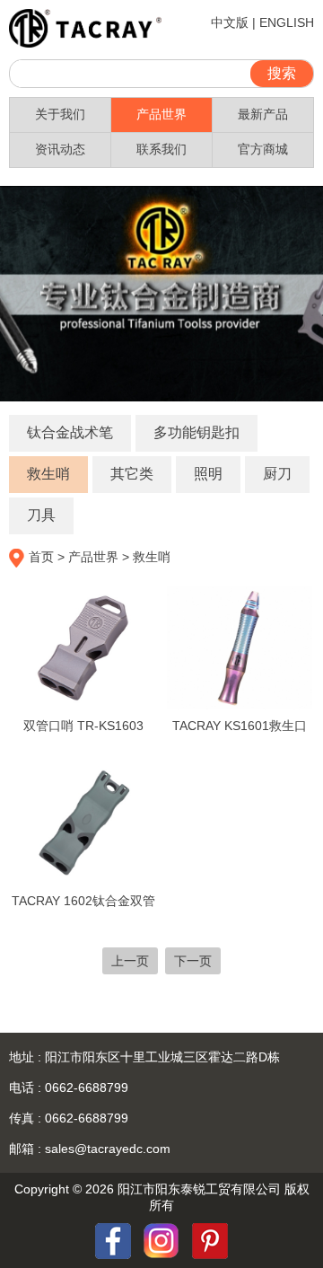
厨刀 (277, 473)
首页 (41, 557)
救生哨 (48, 473)
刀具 (41, 515)
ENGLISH (286, 22)
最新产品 (263, 114)
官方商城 (263, 149)
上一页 (130, 961)
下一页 (193, 961)
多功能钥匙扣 (196, 432)
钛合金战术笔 (70, 432)
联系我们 (161, 149)
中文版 (230, 22)
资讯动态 (60, 149)
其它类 (131, 473)
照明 (208, 473)
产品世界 (161, 114)
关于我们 (60, 114)
